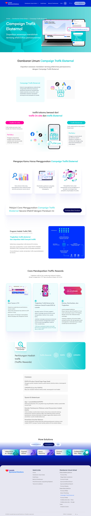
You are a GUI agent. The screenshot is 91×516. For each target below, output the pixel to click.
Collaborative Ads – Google (67, 502)
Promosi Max (63, 474)
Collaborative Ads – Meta (66, 499)
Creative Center (64, 506)
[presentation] (4, 452)
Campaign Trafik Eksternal (67, 495)
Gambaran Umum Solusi (31, 3)
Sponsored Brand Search (66, 484)
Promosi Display (64, 486)
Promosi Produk (64, 479)
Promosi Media (64, 497)
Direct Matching (64, 493)
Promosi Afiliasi (64, 490)
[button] (15, 122)
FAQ (61, 3)
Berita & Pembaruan (53, 3)
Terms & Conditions (38, 484)
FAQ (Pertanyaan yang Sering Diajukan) (43, 481)
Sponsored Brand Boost (66, 481)
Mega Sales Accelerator (66, 477)
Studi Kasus (43, 3)
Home (8, 18)
